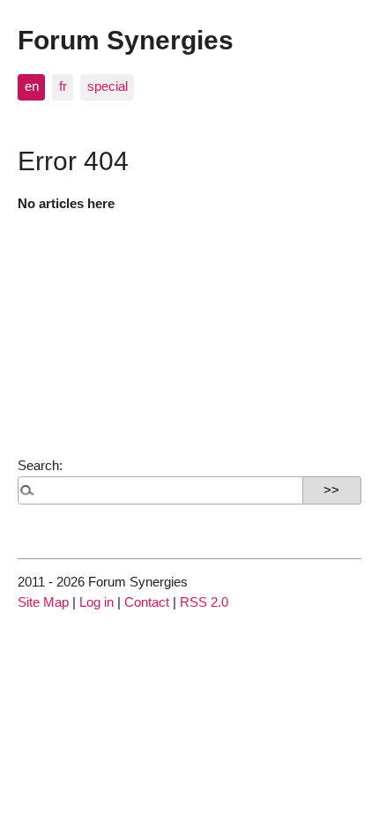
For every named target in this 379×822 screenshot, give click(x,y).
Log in (96, 601)
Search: (40, 465)
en (32, 85)
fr (63, 85)
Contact (146, 601)
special (107, 85)
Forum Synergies (126, 40)
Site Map (43, 601)
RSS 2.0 (204, 601)
